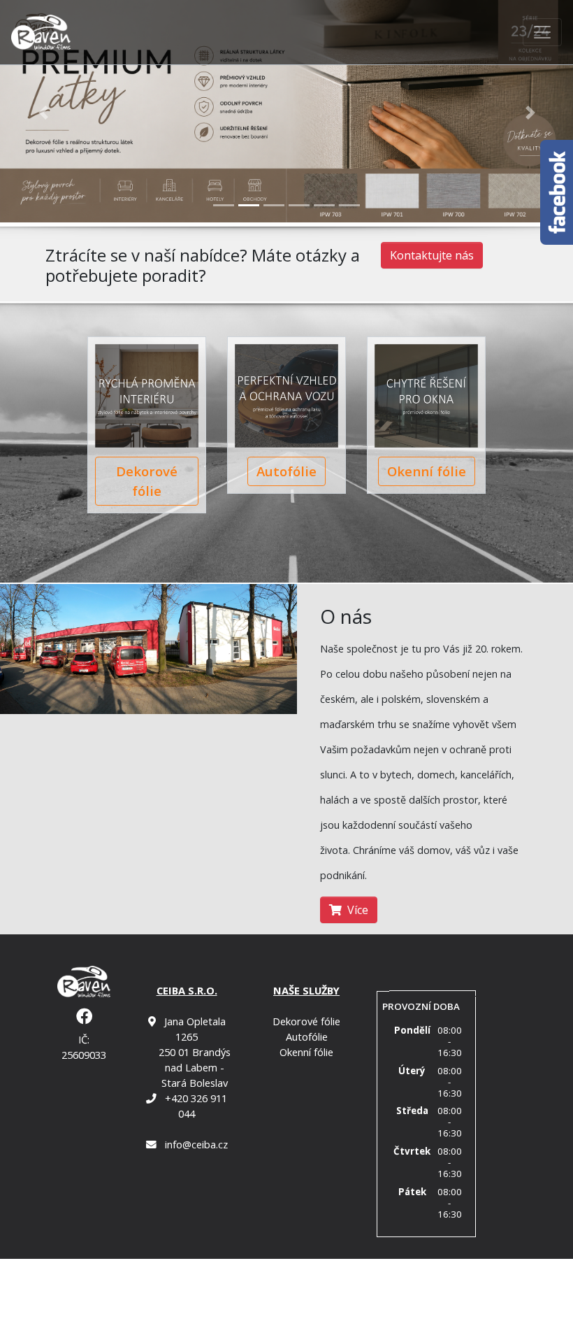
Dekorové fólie (146, 480)
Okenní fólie (426, 471)
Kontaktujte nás (432, 255)
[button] (43, 112)
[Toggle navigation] (542, 32)
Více (357, 910)
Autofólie (286, 471)
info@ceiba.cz (196, 1144)
